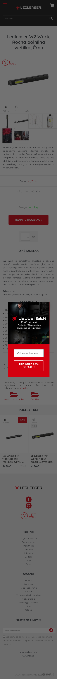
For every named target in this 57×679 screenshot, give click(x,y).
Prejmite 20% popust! (28, 366)
